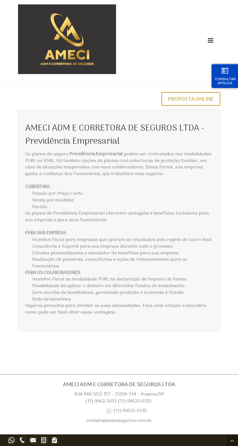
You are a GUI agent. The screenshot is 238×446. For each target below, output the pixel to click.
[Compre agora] (54, 440)
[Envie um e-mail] (33, 440)
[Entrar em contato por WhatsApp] (11, 440)
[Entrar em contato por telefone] (22, 440)
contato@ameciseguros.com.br (119, 421)
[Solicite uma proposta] (43, 440)
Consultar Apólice (225, 81)
